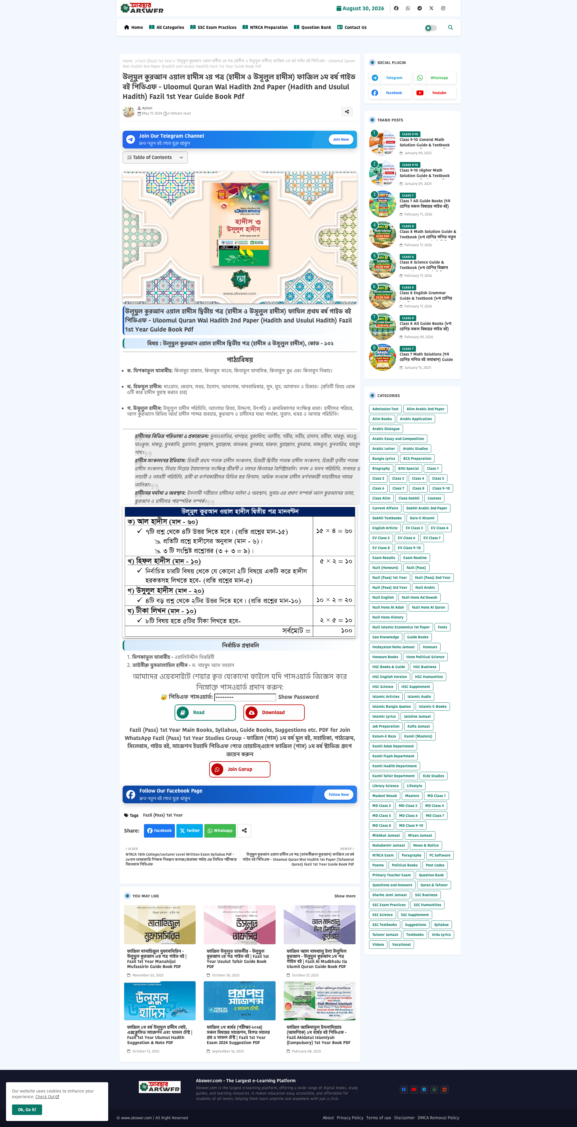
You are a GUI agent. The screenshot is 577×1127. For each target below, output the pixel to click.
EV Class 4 (439, 527)
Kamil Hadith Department (394, 765)
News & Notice (426, 845)
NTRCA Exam (383, 855)
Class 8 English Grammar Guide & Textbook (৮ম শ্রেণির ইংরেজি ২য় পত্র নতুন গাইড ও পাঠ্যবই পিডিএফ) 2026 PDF (426, 301)
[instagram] (443, 8)
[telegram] (419, 8)
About (328, 1118)
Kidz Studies (433, 775)
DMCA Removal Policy (438, 1118)
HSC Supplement (415, 686)
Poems (378, 865)
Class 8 (418, 488)
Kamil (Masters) (418, 736)
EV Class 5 (381, 537)
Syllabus (441, 924)
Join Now (341, 139)
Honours (430, 646)
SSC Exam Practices (217, 27)
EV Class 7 (432, 537)
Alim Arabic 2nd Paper (425, 408)
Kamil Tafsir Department (393, 775)
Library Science (385, 785)
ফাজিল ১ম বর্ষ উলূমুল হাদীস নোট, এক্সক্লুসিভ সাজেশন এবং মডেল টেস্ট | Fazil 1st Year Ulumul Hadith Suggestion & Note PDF (159, 1035)
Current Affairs (385, 508)
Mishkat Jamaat (386, 835)
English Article (385, 527)
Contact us (355, 27)
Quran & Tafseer (434, 884)
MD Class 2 (381, 805)
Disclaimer (404, 1118)
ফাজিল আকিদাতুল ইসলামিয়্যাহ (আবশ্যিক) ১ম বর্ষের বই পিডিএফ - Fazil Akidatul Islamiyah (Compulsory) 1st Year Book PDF (319, 1035)
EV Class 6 (406, 537)
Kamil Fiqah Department (393, 756)
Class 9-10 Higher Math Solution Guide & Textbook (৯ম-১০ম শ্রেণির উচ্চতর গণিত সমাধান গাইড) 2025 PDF (425, 179)
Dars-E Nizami (422, 518)
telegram (394, 77)
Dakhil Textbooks (387, 518)
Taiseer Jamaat (385, 934)
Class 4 (418, 478)
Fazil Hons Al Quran (428, 607)
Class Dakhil (409, 498)
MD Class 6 (408, 815)
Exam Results (383, 557)
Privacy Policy (350, 1118)
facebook (394, 92)
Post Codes (435, 865)
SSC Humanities (427, 904)
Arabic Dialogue (386, 428)
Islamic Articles (385, 696)
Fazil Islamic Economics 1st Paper (401, 627)
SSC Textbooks (384, 924)
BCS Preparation (417, 458)
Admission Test (385, 408)
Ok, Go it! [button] (27, 1110)
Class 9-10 (441, 488)
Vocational (401, 944)
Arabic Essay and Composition (398, 438)
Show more (345, 896)
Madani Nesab (384, 795)
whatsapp (439, 77)
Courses (434, 498)
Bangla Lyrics (383, 458)
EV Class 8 (381, 547)
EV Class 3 (414, 527)
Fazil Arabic (425, 587)
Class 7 (398, 488)
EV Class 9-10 (409, 547)
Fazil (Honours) (385, 567)
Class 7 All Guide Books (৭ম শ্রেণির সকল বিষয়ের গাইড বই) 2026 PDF (425, 206)
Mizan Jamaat (420, 835)
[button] (450, 27)
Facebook (163, 830)
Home (137, 27)
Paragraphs (411, 855)
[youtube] (414, 1090)
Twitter (193, 830)
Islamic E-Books (433, 706)
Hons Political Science (425, 656)
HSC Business (424, 666)
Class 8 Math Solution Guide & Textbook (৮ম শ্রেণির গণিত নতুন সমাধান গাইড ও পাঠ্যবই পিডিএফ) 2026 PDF (428, 240)
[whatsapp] (408, 8)
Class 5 (438, 478)
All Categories (169, 27)
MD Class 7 (435, 815)
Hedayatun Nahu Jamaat (393, 646)
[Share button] (244, 831)
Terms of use (378, 1118)
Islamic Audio (419, 696)
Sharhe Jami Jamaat (389, 894)
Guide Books (418, 637)
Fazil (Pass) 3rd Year (389, 587)
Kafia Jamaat (419, 726)
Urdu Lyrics (441, 934)
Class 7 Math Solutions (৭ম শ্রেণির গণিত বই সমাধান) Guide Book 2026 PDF (426, 360)
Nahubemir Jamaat (388, 845)
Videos (378, 944)
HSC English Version (389, 676)
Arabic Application (416, 418)
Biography (381, 468)
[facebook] (396, 8)
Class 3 (398, 478)
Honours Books (385, 656)
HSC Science (382, 686)
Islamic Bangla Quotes (391, 706)
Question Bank (315, 27)
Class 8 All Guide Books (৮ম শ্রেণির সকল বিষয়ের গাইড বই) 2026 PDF (425, 329)
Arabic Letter (383, 448)
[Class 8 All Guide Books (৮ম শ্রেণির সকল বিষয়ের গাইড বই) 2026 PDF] (382, 326)
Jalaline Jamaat (417, 716)
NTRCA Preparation (268, 27)
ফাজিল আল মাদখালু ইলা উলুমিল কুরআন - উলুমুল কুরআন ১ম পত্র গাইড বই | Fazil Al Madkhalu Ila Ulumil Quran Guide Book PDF (317, 959)
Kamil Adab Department (393, 746)
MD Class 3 (408, 805)
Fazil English (383, 597)
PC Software (439, 855)
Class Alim (381, 498)
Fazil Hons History (388, 617)
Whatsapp (223, 830)
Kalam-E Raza (384, 736)
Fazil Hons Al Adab (388, 607)
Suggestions (415, 924)
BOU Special (408, 468)
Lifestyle (414, 785)
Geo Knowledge (385, 637)
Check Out (45, 1097)
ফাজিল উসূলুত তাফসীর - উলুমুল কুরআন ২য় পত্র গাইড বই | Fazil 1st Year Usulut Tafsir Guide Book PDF (238, 959)
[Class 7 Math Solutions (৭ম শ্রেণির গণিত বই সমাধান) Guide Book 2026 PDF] (382, 357)
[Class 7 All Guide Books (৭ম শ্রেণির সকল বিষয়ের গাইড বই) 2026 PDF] (382, 204)
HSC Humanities (429, 676)
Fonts (442, 627)
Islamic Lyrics (384, 716)
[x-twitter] (431, 8)
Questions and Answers (392, 884)
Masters (412, 795)
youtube (439, 92)
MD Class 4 (434, 805)
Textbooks (415, 934)
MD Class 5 (381, 815)
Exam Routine (415, 557)
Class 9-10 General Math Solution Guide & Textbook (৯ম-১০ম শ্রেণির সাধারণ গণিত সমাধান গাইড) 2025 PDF (425, 148)
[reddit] (445, 1090)
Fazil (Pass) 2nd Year (432, 577)
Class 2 (378, 478)
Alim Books (382, 418)
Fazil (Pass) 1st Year (155, 61)
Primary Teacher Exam (391, 875)
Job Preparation (385, 726)
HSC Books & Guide (388, 666)
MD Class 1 (436, 795)
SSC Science (382, 914)
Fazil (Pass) (416, 567)
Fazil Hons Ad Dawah (419, 597)
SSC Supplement (415, 914)
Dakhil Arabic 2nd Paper (426, 508)
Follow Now (339, 794)
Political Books (405, 865)
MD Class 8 (381, 825)
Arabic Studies (415, 448)
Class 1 (433, 468)
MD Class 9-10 (411, 825)
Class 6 (378, 488)
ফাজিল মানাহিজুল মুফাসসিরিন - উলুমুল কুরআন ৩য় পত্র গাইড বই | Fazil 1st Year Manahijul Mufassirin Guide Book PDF (157, 959)
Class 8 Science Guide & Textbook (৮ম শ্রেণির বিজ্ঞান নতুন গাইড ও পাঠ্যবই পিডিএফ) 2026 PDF (425, 271)
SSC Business (426, 894)
